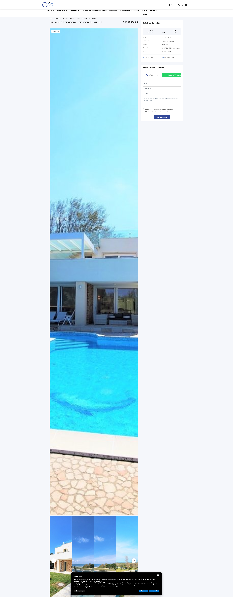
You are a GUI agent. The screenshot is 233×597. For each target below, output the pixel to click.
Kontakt (144, 14)
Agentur (144, 10)
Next (134, 560)
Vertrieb (49, 10)
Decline (143, 591)
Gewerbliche (73, 10)
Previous (53, 560)
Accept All (154, 591)
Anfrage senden (162, 117)
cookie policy (97, 581)
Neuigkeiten (153, 10)
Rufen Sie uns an (153, 75)
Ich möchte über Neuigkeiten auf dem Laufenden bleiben (161, 112)
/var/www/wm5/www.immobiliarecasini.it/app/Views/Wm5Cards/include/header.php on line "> (110, 12)
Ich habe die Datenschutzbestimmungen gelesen (159, 109)
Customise (79, 591)
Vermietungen (61, 10)
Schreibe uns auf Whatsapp (173, 75)
